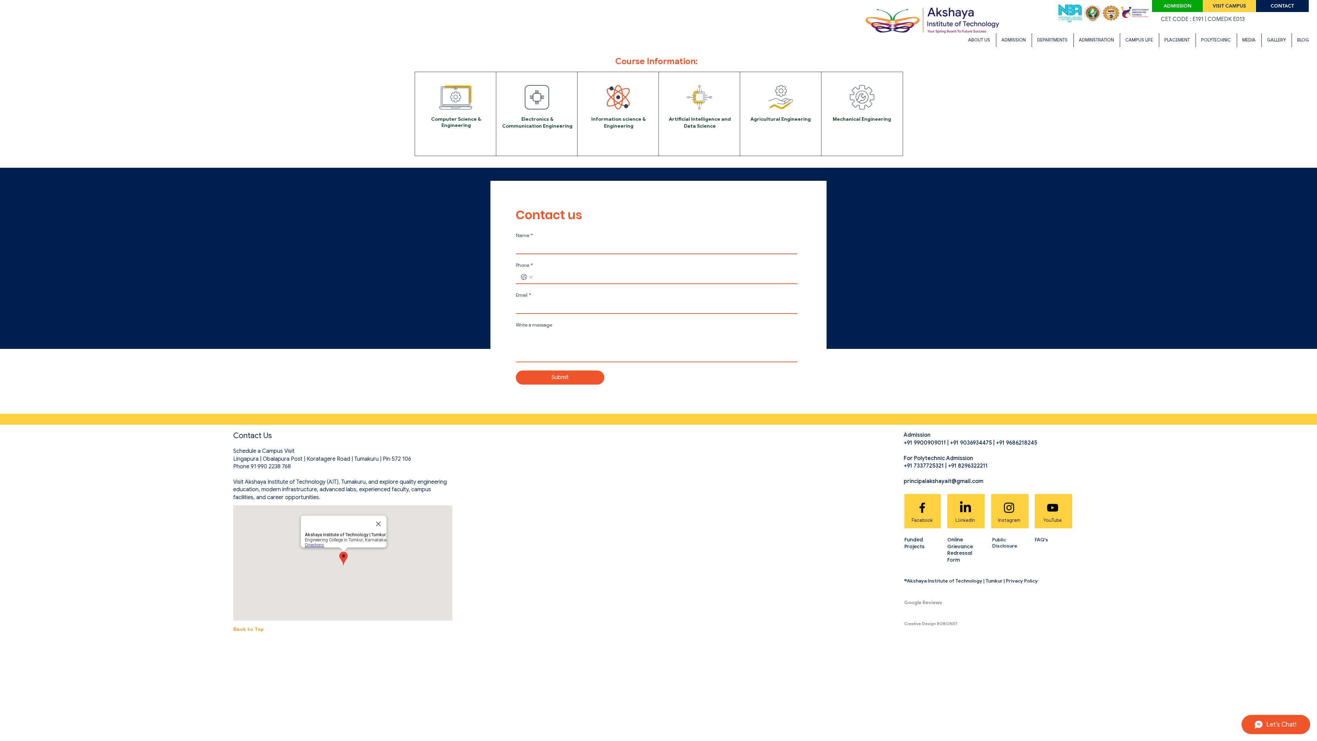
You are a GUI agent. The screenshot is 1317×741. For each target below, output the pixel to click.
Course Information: (656, 61)
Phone (524, 265)
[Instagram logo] (1009, 508)
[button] (979, 40)
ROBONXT (947, 623)
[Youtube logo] (1052, 508)
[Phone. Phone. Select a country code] (527, 277)
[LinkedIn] (965, 508)
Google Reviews (923, 602)
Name (524, 235)
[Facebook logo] (922, 508)
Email (523, 295)
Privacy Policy (1022, 581)
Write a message (534, 325)
